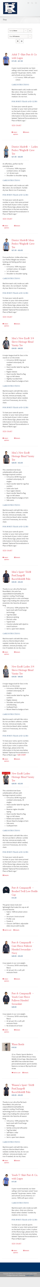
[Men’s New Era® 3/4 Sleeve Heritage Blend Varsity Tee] (6, 343)
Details (27, 132)
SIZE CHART (16, 125)
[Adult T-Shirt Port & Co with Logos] (6, 59)
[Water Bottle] (6, 1047)
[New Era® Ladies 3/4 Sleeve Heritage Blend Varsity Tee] (6, 671)
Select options (15, 133)
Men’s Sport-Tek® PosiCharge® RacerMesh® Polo (21, 575)
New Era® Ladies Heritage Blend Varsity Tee (23, 777)
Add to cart (7, 930)
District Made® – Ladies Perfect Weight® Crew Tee (25, 150)
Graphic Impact (29, 1275)
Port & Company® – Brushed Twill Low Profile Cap (25, 891)
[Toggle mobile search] (32, 3)
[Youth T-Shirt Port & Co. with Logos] (6, 1179)
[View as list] (21, 41)
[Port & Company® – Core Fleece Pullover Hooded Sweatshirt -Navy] (6, 947)
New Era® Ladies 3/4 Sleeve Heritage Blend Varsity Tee (23, 670)
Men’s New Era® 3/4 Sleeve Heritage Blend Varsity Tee (23, 342)
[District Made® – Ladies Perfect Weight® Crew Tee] (6, 151)
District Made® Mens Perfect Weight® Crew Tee (23, 244)
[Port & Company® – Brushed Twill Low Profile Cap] (6, 892)
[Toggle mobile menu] (36, 3)
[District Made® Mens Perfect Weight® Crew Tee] (6, 245)
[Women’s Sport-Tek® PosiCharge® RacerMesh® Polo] (6, 1089)
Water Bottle (18, 1044)
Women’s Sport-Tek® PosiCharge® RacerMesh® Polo (23, 1088)
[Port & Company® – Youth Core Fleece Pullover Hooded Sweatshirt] (6, 998)
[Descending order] (30, 31)
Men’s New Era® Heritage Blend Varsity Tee (23, 456)
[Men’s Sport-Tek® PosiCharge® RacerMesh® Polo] (6, 576)
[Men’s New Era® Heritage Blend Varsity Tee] (6, 457)
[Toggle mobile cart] (28, 3)
